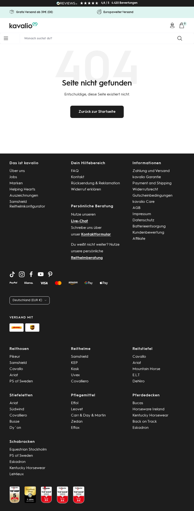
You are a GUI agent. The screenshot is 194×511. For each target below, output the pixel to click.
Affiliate (138, 239)
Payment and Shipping (152, 183)
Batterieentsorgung (149, 226)
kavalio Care (143, 202)
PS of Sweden (21, 381)
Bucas (137, 403)
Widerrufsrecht (145, 189)
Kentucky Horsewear (150, 415)
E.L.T (136, 375)
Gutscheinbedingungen (152, 196)
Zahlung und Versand (151, 171)
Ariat (13, 375)
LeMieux (16, 474)
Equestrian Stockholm (28, 450)
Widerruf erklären (86, 189)
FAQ (75, 171)
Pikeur (14, 357)
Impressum (141, 214)
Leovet (77, 409)
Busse (14, 422)
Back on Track (144, 422)
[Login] (172, 25)
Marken (16, 183)
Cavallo (16, 369)
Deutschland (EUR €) (27, 300)
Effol (74, 403)
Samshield (18, 363)
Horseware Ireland (148, 409)
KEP (74, 363)
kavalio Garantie (146, 177)
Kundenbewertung (148, 233)
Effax (75, 428)
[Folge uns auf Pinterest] (50, 274)
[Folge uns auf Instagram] (22, 274)
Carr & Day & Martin (88, 415)
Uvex (75, 375)
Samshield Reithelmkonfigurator (27, 204)
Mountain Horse (146, 369)
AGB (136, 208)
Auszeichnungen (23, 196)
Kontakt (77, 177)
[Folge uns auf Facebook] (31, 274)
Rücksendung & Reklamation (95, 183)
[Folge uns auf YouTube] (41, 274)
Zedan (77, 422)
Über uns (17, 171)
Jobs (13, 177)
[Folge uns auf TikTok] (12, 274)
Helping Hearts (22, 189)
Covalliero (79, 381)
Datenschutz (143, 220)
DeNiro (138, 381)
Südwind (16, 409)
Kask (75, 369)
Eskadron (140, 428)
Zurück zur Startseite (97, 112)
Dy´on (15, 428)
